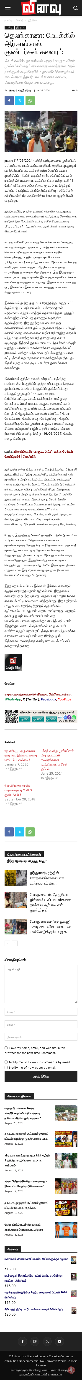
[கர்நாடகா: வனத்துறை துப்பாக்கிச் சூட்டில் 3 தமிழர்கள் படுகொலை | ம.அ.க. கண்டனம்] (66, 1160)
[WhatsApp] (30, 100)
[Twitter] (19, 100)
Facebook (48, 699)
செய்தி (19, 20)
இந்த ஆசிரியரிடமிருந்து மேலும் (27, 861)
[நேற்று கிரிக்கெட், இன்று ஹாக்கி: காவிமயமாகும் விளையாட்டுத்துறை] (66, 1230)
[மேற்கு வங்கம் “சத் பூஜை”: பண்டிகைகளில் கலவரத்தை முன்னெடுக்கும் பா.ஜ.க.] (16, 926)
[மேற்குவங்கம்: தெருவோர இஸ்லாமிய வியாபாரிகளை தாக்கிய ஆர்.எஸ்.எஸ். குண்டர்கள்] (16, 900)
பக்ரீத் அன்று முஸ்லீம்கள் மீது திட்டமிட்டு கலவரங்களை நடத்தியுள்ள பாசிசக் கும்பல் (57, 760)
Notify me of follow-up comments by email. (40, 1062)
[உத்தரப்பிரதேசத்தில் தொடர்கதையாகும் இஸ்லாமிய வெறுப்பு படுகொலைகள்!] (66, 1186)
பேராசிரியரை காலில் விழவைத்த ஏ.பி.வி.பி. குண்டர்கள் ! (19, 790)
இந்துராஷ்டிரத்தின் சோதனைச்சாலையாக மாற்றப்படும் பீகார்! (47, 877)
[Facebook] (9, 100)
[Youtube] (59, 1341)
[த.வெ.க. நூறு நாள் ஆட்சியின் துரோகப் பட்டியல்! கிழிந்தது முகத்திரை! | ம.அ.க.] (66, 1139)
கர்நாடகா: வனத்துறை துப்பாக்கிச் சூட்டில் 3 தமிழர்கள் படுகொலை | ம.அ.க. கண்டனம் (27, 1160)
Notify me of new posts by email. (32, 1067)
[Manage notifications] (71, 1370)
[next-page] (15, 943)
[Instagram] (34, 1341)
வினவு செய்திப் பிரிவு (20, 90)
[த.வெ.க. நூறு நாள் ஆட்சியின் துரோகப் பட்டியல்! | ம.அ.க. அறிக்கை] (66, 1208)
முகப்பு (8, 20)
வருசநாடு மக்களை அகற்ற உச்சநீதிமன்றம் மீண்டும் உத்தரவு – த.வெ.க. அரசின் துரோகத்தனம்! (23, 1113)
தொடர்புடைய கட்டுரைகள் (24, 854)
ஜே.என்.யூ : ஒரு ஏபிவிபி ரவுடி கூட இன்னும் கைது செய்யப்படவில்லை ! (21, 755)
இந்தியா (32, 20)
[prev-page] (7, 943)
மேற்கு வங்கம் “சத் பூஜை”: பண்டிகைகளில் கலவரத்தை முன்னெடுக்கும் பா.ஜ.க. (51, 926)
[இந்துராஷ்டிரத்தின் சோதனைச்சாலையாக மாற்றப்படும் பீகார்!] (16, 878)
